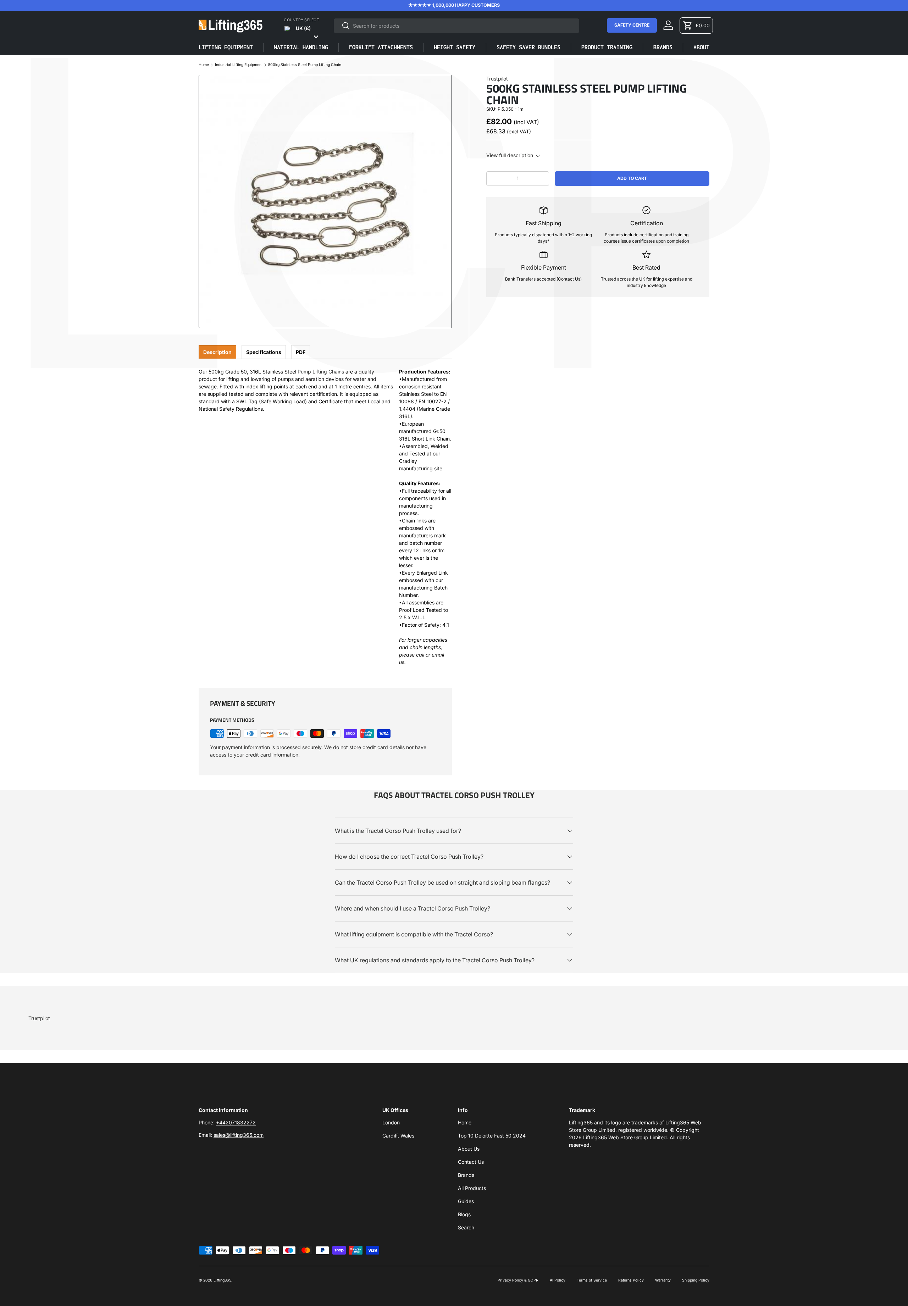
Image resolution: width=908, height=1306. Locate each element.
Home (204, 65)
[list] (325, 201)
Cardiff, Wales (398, 1136)
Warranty (663, 1280)
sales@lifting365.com (239, 1135)
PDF (300, 352)
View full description (510, 155)
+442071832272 (236, 1122)
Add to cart (632, 178)
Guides (466, 1201)
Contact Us (471, 1162)
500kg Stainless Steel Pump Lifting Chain (304, 65)
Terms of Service (592, 1280)
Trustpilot (497, 79)
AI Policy (557, 1280)
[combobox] (456, 25)
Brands (466, 1175)
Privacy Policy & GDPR (518, 1280)
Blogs (464, 1214)
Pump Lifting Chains (321, 372)
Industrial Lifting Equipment (238, 65)
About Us (469, 1149)
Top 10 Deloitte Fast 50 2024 (492, 1136)
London (391, 1122)
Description (217, 352)
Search (466, 1227)
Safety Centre (631, 25)
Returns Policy (631, 1280)
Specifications (263, 352)
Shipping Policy (695, 1280)
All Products (472, 1188)
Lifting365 (222, 1280)
